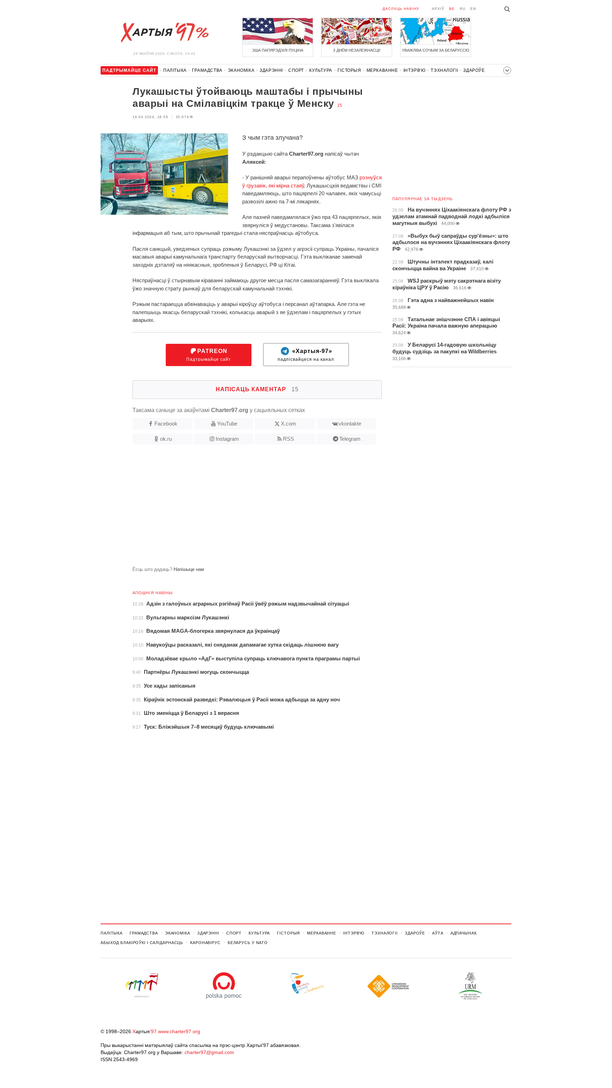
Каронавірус (205, 943)
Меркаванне (382, 70)
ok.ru (166, 439)
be (452, 9)
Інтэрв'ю (414, 70)
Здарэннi (271, 70)
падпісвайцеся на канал (306, 355)
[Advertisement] (241, 508)
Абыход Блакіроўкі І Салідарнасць (142, 943)
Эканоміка (241, 70)
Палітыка (175, 70)
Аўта (437, 933)
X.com (288, 424)
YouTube (227, 424)
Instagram (227, 439)
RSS (288, 439)
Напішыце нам (189, 569)
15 (339, 105)
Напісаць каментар (257, 389)
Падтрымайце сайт (208, 355)
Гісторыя (349, 70)
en (473, 9)
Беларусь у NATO (248, 943)
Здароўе (473, 70)
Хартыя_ (164, 32)
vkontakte (350, 424)
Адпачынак (463, 933)
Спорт (296, 70)
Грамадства (207, 70)
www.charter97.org (179, 1031)
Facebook (165, 424)
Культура (320, 70)
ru (462, 9)
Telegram (350, 439)
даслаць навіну (400, 9)
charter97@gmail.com (209, 1052)
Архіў (438, 9)
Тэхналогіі (444, 70)
